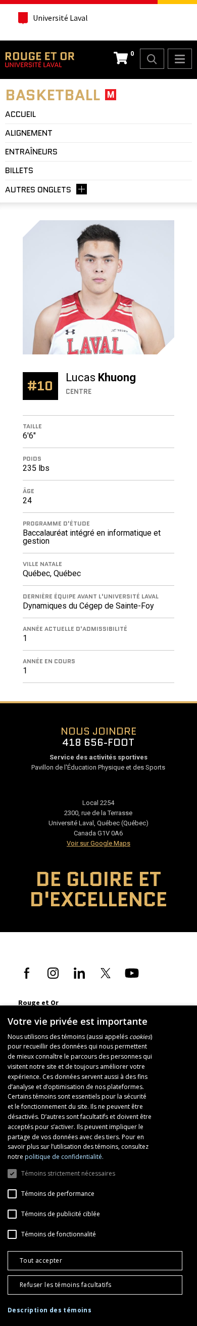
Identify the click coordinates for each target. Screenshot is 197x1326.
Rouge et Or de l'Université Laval (39, 60)
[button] (49, 1310)
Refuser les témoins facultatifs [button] (65, 1284)
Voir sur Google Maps (98, 843)
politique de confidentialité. (64, 1156)
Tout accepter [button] (41, 1260)
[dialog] (98, 1166)
